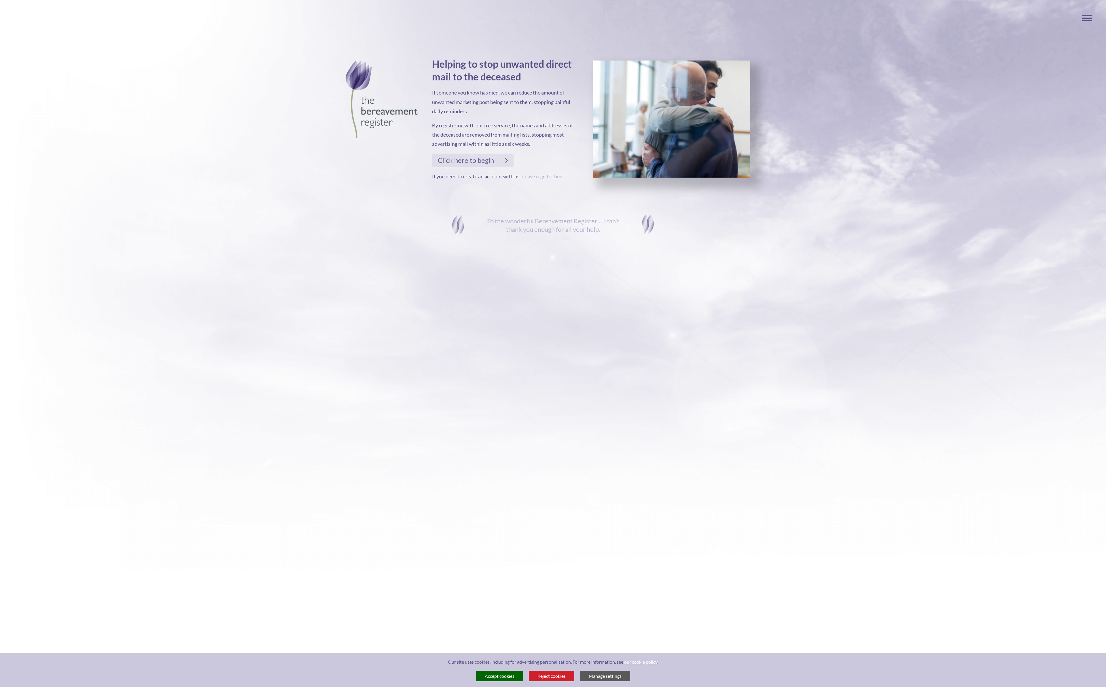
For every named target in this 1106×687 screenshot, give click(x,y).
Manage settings (605, 676)
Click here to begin (466, 160)
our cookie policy (640, 662)
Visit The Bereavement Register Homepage (382, 99)
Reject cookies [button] (551, 676)
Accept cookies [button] (499, 676)
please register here (542, 176)
